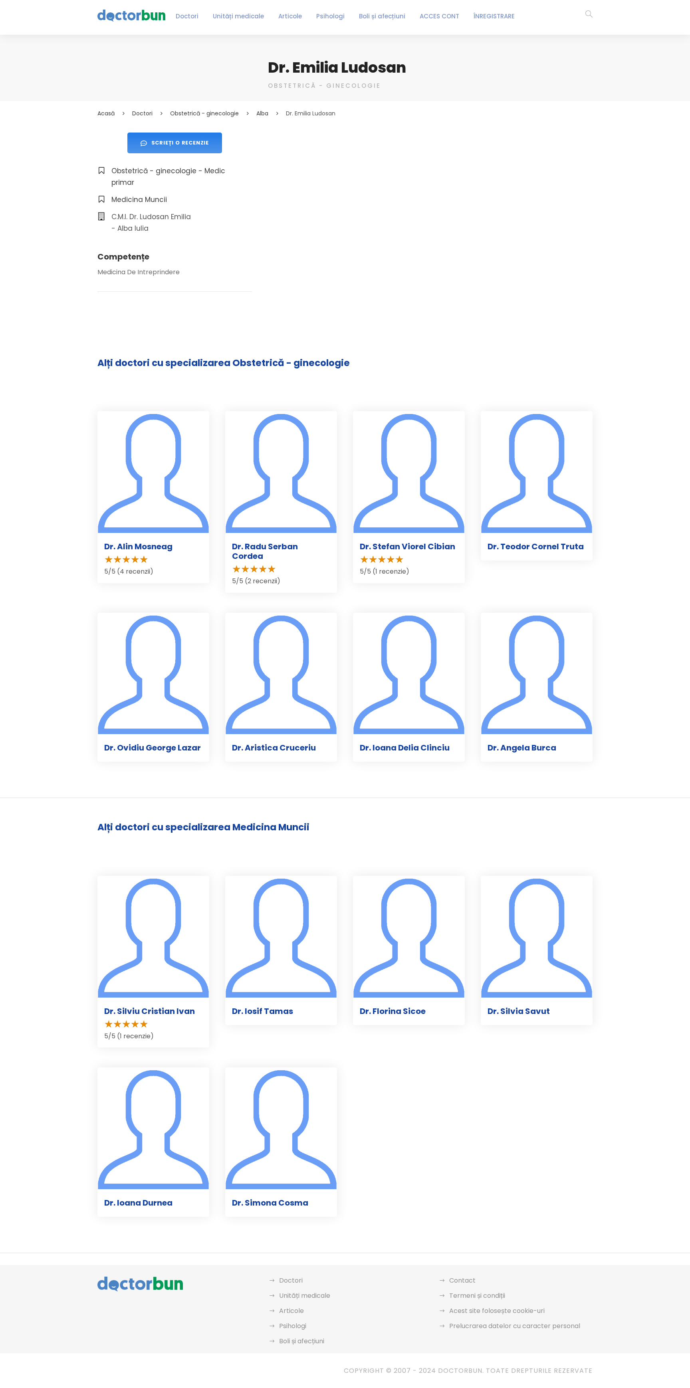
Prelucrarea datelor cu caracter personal (514, 1326)
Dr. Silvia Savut (519, 1011)
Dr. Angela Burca (522, 747)
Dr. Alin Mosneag (138, 546)
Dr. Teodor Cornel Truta (536, 546)
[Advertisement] (430, 188)
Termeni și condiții (477, 1295)
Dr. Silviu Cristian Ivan (149, 1011)
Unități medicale (238, 16)
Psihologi (330, 16)
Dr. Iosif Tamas (262, 1011)
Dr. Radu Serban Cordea (265, 551)
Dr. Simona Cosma (270, 1202)
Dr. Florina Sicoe (393, 1011)
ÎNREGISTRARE (494, 16)
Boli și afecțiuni (382, 16)
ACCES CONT (439, 16)
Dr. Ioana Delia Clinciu (405, 747)
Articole (290, 16)
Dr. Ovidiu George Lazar (152, 747)
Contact (462, 1280)
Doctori (187, 16)
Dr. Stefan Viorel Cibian (407, 546)
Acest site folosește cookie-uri (497, 1310)
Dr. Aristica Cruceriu (274, 747)
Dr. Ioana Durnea (138, 1202)
